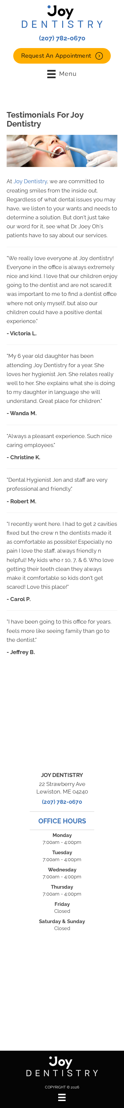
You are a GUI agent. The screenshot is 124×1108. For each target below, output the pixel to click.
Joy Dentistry (30, 181)
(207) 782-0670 (62, 38)
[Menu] (61, 1097)
